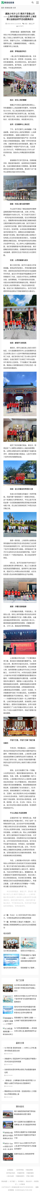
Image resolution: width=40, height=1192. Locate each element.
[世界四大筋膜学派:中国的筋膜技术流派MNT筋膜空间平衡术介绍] (8, 1135)
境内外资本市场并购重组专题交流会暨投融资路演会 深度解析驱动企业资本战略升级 (25, 1010)
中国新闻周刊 (20, 1176)
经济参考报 (20, 1170)
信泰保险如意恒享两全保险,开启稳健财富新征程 (20, 1071)
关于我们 (12, 1181)
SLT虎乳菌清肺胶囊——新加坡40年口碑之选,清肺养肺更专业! (25, 1029)
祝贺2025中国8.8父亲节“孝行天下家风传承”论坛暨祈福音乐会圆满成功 (25, 999)
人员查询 (22, 1184)
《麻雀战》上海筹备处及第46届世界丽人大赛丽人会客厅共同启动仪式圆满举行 (20, 1082)
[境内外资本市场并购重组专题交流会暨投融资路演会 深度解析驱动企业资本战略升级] (11, 960)
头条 (14, 8)
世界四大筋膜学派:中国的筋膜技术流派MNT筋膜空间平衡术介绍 (25, 1135)
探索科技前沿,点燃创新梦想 (24, 1154)
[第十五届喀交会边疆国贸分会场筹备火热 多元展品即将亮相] (8, 1125)
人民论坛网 (10, 1176)
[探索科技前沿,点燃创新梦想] (8, 1157)
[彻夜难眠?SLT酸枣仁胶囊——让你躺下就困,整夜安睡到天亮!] (29, 960)
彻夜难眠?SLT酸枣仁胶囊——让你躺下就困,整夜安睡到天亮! (25, 1019)
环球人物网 (30, 1176)
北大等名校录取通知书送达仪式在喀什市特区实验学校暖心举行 (24, 988)
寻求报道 (21, 1181)
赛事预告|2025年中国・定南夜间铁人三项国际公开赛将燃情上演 (20, 1092)
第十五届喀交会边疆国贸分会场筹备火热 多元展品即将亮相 (25, 1123)
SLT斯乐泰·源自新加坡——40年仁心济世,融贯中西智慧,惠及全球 (20, 1049)
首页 (2, 8)
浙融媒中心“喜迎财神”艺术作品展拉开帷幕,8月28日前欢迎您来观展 (20, 1060)
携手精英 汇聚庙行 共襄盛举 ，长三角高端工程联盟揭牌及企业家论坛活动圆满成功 (19, 925)
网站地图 (4, 1181)
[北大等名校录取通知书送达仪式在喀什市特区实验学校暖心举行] (11, 943)
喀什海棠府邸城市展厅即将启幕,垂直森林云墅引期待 (24, 1112)
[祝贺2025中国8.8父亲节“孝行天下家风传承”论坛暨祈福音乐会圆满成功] (29, 943)
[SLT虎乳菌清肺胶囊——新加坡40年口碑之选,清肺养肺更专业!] (8, 1031)
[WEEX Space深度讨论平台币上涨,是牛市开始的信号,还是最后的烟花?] (8, 1146)
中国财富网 (30, 1173)
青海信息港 (17, 2)
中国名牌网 (29, 1170)
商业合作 (29, 1181)
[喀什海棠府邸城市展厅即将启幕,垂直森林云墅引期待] (8, 1114)
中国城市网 (20, 1173)
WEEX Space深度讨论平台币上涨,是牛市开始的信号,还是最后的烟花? (25, 1146)
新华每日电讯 (10, 1173)
